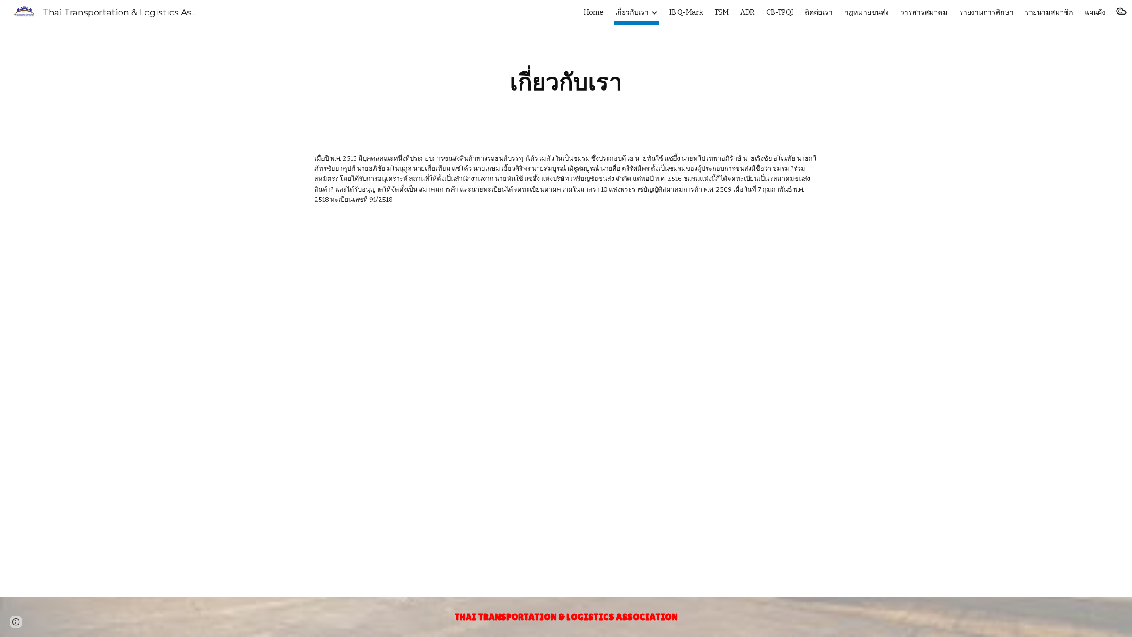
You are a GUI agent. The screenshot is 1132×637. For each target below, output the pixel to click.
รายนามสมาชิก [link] (1049, 12)
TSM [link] (722, 12)
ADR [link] (747, 12)
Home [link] (594, 12)
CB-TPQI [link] (779, 12)
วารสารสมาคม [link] (924, 12)
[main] (566, 82)
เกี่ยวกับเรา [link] (632, 12)
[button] (1121, 12)
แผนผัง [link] (1095, 12)
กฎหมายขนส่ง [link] (866, 12)
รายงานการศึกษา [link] (986, 12)
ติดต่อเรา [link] (819, 12)
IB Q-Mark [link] (686, 12)
